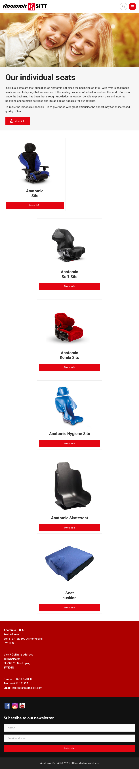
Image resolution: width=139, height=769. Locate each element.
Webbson (93, 763)
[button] (69, 748)
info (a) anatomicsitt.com (27, 687)
